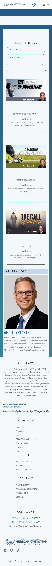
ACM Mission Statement (26, 439)
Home (18, 427)
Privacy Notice (22, 443)
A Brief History (22, 485)
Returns (19, 465)
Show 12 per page (16, 57)
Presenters (20, 431)
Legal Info (20, 497)
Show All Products (16, 49)
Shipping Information (25, 461)
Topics (18, 435)
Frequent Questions (24, 469)
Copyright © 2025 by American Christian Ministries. (26, 561)
